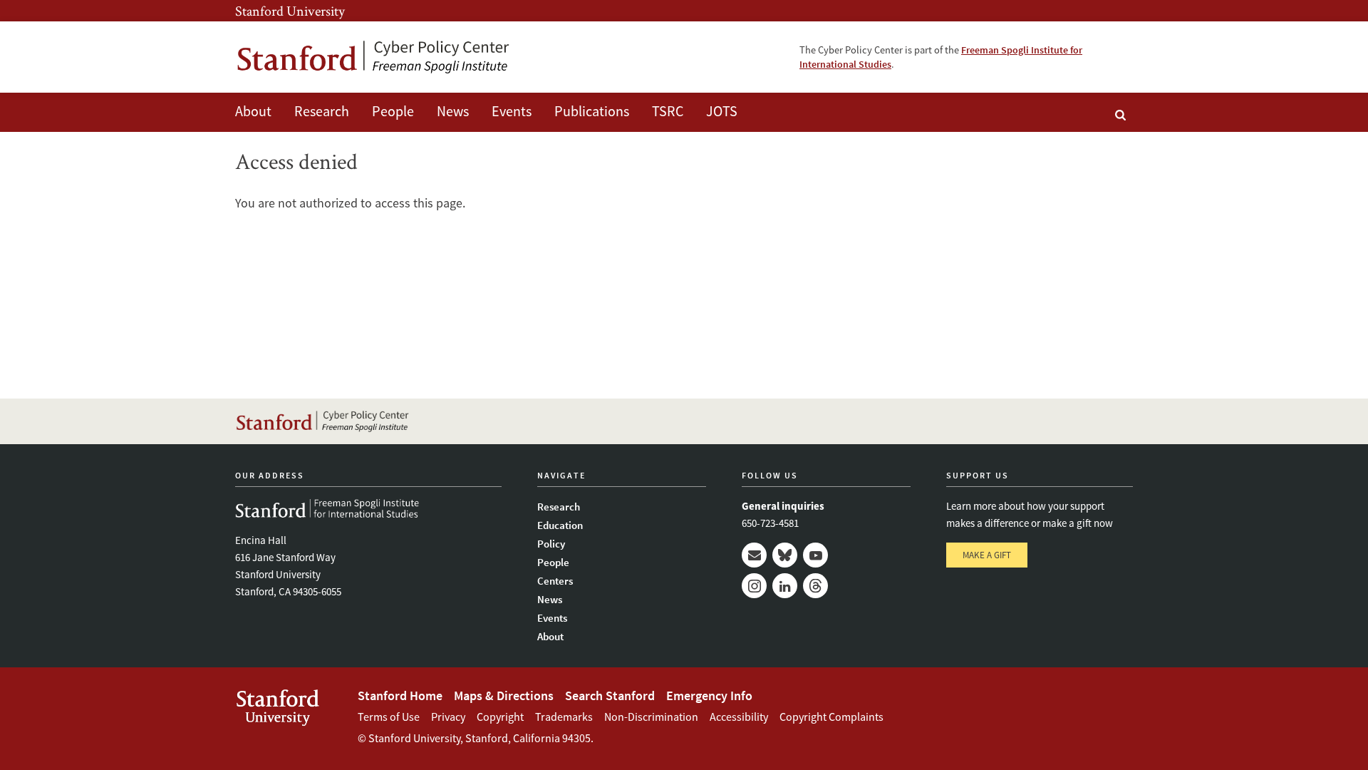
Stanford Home (400, 695)
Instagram (754, 585)
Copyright (500, 716)
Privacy (448, 716)
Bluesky (784, 555)
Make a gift (987, 555)
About (253, 111)
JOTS (721, 111)
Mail (754, 555)
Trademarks (564, 716)
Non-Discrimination (651, 716)
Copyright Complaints (831, 716)
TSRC (667, 111)
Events (512, 111)
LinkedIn (784, 585)
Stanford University (290, 10)
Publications (591, 111)
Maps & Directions (504, 695)
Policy (551, 543)
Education (560, 525)
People (393, 111)
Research (321, 111)
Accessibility (739, 716)
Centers (555, 580)
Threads (815, 585)
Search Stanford (610, 695)
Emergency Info (709, 695)
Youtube (815, 555)
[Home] (374, 57)
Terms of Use (389, 716)
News (453, 111)
